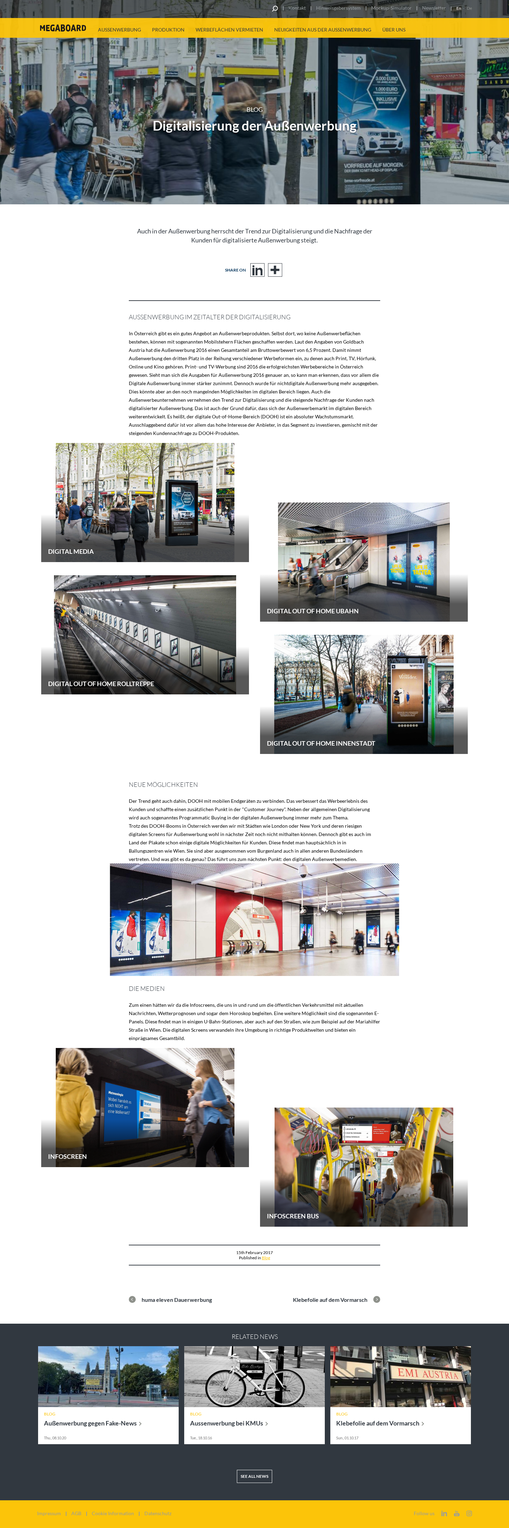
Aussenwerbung (119, 30)
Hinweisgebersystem (338, 8)
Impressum (49, 1513)
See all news (254, 1476)
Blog (266, 1257)
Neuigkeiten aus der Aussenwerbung (322, 30)
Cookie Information (113, 1513)
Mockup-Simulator (391, 8)
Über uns (393, 30)
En (458, 8)
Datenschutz (157, 1513)
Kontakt (297, 8)
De (469, 8)
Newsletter (434, 8)
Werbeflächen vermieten (229, 30)
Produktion (168, 30)
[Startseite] (63, 28)
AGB (76, 1513)
